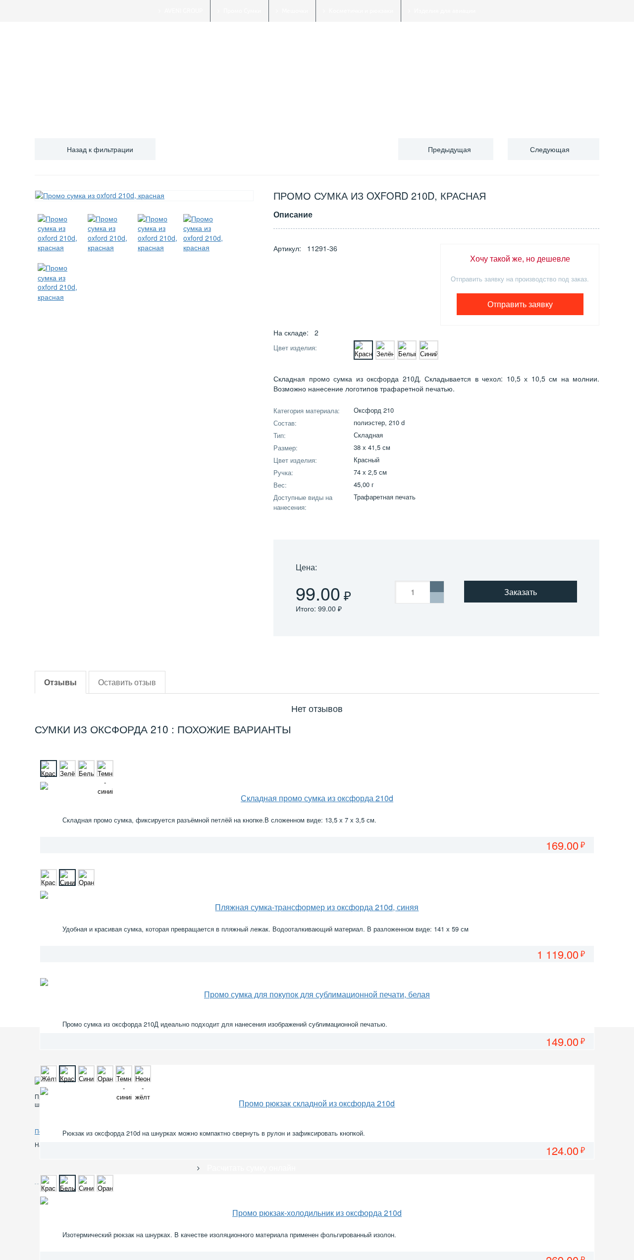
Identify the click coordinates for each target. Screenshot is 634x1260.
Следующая (550, 149)
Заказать (520, 592)
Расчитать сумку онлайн (251, 1167)
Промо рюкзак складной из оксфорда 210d (317, 1103)
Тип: (279, 435)
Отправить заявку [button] (520, 304)
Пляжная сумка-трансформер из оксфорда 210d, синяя (317, 907)
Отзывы (60, 682)
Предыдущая (449, 149)
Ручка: (283, 472)
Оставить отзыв (127, 682)
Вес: (280, 485)
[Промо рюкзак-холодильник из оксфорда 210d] (317, 1201)
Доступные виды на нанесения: (302, 502)
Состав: (285, 423)
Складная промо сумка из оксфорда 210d (317, 798)
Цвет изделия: (295, 347)
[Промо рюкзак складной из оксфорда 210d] (317, 1091)
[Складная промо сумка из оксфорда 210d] (317, 786)
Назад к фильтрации (100, 149)
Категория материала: (306, 410)
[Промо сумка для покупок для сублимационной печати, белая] (317, 982)
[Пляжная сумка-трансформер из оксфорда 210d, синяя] (317, 895)
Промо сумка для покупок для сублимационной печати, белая (317, 994)
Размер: (285, 447)
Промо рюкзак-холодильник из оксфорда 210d (317, 1212)
